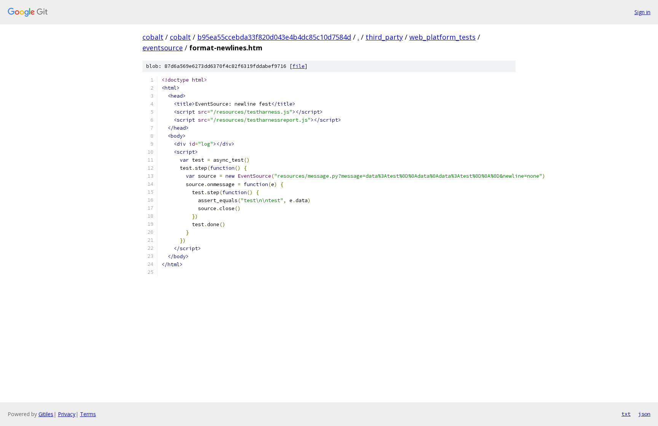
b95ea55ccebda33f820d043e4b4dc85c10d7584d (274, 37)
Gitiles (45, 414)
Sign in (642, 12)
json (644, 413)
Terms (88, 414)
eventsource (162, 47)
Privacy (66, 414)
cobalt (152, 37)
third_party (384, 37)
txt (626, 413)
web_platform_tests (442, 37)
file (298, 66)
